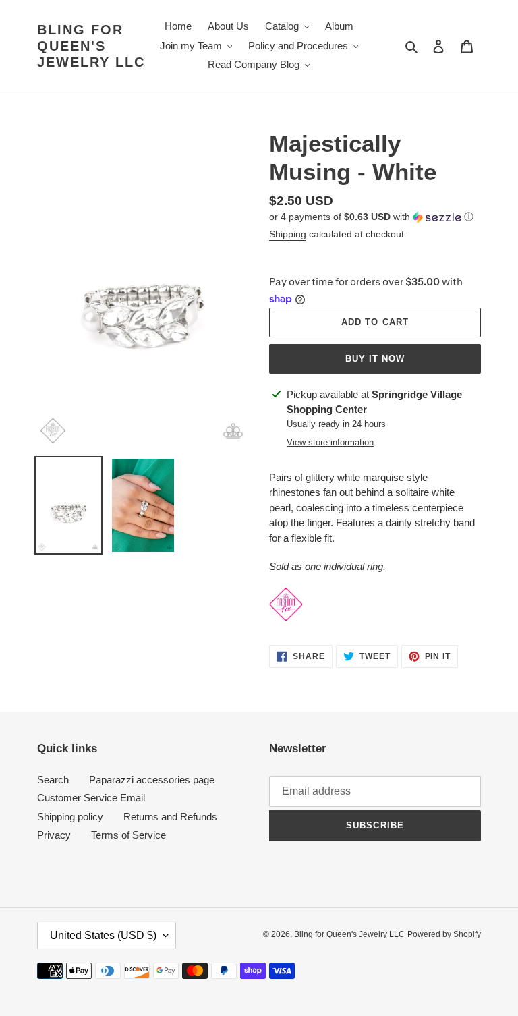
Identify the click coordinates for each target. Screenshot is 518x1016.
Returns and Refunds (170, 816)
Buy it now (375, 359)
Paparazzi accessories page (151, 779)
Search (53, 779)
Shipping (287, 234)
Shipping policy (70, 816)
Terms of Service (128, 835)
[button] (371, 216)
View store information (330, 442)
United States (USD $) (103, 935)
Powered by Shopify (444, 934)
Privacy (54, 835)
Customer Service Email (91, 797)
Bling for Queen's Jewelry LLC (91, 45)
